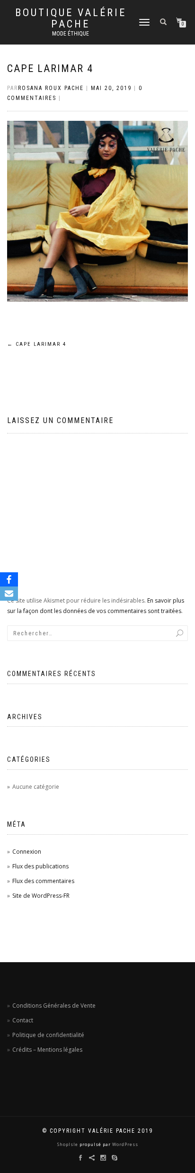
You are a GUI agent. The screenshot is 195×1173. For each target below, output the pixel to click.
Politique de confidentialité (48, 1035)
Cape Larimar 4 (50, 68)
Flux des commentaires (43, 881)
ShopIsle (68, 1144)
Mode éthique (70, 33)
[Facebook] (9, 579)
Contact (22, 1020)
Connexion (26, 852)
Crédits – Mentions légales (47, 1050)
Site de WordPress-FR (41, 896)
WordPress (124, 1144)
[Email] (9, 593)
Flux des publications (40, 866)
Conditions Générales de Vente (54, 1006)
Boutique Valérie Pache (70, 18)
